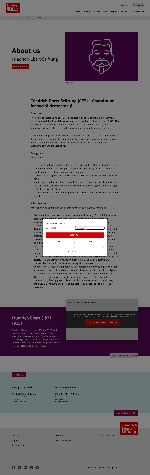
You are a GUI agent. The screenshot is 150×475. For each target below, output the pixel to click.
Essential (49, 228)
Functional (79, 228)
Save (89, 241)
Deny (60, 241)
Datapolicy (78, 252)
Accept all (75, 235)
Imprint (70, 252)
